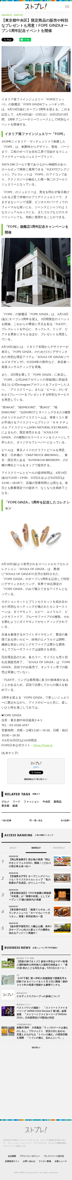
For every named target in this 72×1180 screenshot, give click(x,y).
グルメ (5, 801)
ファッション (31, 801)
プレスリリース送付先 (54, 1156)
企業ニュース (61, 1161)
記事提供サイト (12, 1161)
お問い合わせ (29, 1161)
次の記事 (65, 820)
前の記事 (7, 820)
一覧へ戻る (37, 820)
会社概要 (12, 1156)
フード (16, 801)
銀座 (15, 806)
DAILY (13, 847)
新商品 (57, 801)
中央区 (46, 801)
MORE (35, 1047)
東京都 (5, 806)
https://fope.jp (43, 745)
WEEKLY (35, 847)
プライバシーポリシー (30, 1156)
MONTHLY (59, 847)
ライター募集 (45, 1161)
